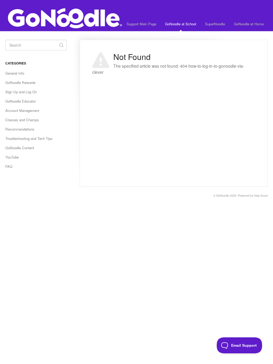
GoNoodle (222, 195)
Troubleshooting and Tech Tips (29, 138)
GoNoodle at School (180, 23)
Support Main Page (141, 23)
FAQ (8, 166)
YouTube (12, 157)
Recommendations (19, 129)
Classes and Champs (22, 119)
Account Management (22, 110)
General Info (14, 73)
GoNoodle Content (19, 147)
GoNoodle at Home (249, 23)
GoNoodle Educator (20, 101)
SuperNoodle (215, 23)
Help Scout (261, 195)
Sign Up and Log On (21, 91)
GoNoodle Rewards (20, 82)
